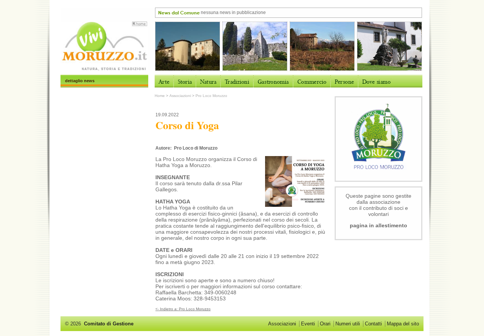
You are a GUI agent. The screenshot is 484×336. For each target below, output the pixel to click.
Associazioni (180, 96)
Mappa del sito (403, 324)
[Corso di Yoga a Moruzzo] (295, 205)
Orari (325, 324)
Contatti (373, 324)
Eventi (308, 324)
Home (160, 96)
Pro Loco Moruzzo (211, 96)
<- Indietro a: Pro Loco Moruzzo (183, 309)
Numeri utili (347, 324)
